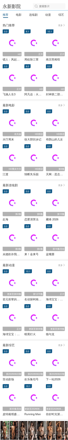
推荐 (5, 14)
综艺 (61, 14)
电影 (19, 14)
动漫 (48, 14)
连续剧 (33, 14)
